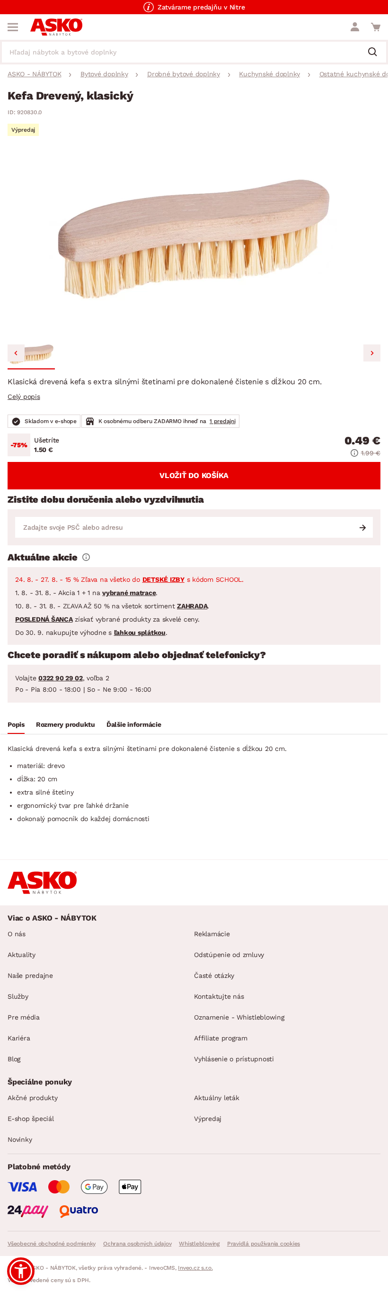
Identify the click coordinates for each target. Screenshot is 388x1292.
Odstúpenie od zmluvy (229, 954)
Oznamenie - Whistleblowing (239, 1017)
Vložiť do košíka (194, 475)
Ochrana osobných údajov (137, 1243)
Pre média (24, 1017)
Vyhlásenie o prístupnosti (234, 1059)
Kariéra (19, 1038)
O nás (17, 934)
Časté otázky (214, 975)
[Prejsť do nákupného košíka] (375, 27)
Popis (16, 724)
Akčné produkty (33, 1098)
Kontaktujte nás (219, 996)
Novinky (20, 1139)
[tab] (16, 726)
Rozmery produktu (65, 724)
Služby (18, 996)
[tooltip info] (86, 557)
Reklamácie (212, 934)
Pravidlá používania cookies (263, 1243)
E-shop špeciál (31, 1118)
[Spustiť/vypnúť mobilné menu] (13, 27)
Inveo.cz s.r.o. (195, 1268)
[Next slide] (371, 352)
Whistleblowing (199, 1243)
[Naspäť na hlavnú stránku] (56, 27)
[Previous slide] (16, 352)
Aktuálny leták (216, 1098)
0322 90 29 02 (60, 678)
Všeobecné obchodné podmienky (52, 1243)
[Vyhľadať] (376, 52)
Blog (14, 1059)
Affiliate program (220, 1038)
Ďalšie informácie (133, 724)
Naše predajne (30, 975)
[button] (31, 354)
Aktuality (21, 954)
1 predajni (223, 421)
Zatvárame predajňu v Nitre (201, 7)
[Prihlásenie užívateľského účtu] (354, 27)
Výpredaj (207, 1118)
